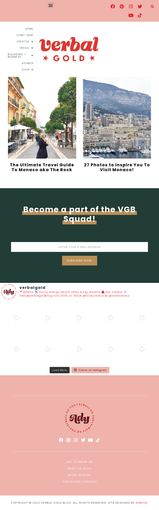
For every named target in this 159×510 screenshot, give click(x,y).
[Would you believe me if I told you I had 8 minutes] (111, 349)
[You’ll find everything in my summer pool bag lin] (48, 318)
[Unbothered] (16, 349)
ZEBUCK (141, 502)
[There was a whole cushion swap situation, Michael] (16, 318)
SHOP (25, 69)
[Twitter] (139, 6)
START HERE (24, 35)
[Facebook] (112, 6)
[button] (51, 5)
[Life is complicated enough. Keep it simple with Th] (142, 349)
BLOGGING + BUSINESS (17, 55)
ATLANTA (27, 63)
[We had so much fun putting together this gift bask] (142, 318)
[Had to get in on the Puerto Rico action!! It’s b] (79, 318)
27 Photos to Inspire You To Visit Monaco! (117, 167)
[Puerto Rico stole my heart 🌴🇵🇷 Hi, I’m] (111, 318)
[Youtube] (130, 15)
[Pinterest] (121, 6)
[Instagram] (130, 6)
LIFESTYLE (23, 41)
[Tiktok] (139, 15)
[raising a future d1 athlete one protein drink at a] (48, 349)
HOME (29, 29)
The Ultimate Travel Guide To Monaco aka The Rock (42, 167)
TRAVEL (24, 48)
